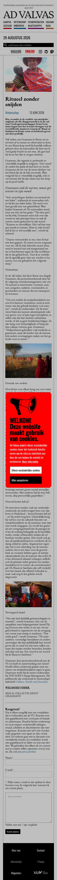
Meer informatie (30, 461)
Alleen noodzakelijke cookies (26, 470)
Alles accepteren (20, 480)
